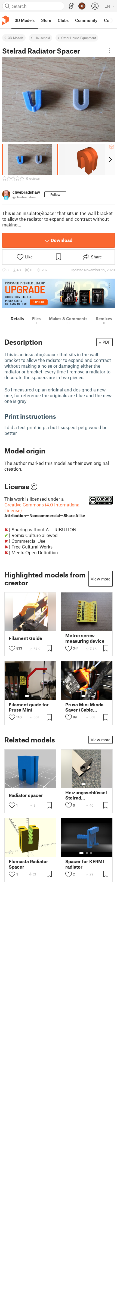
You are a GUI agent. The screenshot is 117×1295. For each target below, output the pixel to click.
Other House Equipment (78, 38)
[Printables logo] (5, 20)
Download (61, 240)
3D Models (15, 38)
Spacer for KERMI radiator (84, 864)
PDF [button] (106, 342)
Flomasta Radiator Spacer (28, 864)
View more (100, 578)
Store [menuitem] (46, 20)
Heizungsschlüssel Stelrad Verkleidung (86, 795)
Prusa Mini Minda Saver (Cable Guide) (84, 707)
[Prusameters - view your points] (81, 6)
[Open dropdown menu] (109, 50)
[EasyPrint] (71, 6)
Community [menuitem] (86, 20)
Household (42, 38)
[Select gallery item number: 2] (32, 696)
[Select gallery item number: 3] (91, 853)
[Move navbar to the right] (111, 20)
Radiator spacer (26, 795)
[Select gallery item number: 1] (27, 696)
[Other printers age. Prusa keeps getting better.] (58, 293)
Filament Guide (25, 638)
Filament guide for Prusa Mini (29, 707)
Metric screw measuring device (84, 638)
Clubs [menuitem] (63, 20)
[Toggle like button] (12, 648)
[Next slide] (110, 159)
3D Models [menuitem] (25, 20)
